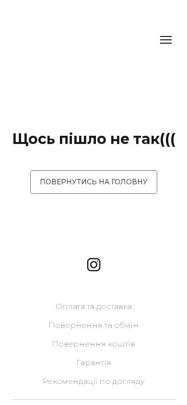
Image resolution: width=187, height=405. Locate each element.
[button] (93, 182)
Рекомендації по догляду (93, 381)
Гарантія (93, 362)
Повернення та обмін (93, 325)
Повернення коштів (93, 343)
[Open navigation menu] (165, 39)
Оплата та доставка (94, 306)
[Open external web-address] (44, 39)
